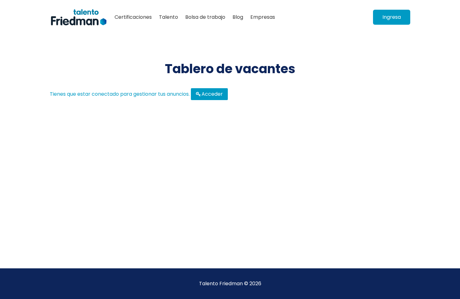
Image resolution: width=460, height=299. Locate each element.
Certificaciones (133, 17)
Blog (238, 17)
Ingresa (391, 17)
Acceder (212, 94)
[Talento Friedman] (79, 17)
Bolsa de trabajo (205, 17)
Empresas (262, 17)
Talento (168, 17)
